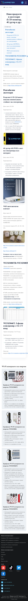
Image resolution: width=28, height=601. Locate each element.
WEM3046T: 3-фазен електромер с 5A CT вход (13, 62)
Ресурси (3, 552)
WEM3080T (18, 122)
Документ (3, 554)
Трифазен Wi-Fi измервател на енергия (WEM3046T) (13, 465)
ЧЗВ (2, 556)
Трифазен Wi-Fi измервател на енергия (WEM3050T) (13, 508)
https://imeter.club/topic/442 (15, 304)
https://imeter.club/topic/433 (9, 251)
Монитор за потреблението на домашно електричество (13, 542)
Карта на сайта (4, 561)
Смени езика (14, 599)
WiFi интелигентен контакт (13, 52)
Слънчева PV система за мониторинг (9, 544)
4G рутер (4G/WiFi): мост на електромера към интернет (13, 46)
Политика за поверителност (20, 597)
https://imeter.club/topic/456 (15, 85)
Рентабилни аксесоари (10, 30)
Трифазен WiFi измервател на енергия (9, 540)
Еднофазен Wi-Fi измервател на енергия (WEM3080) (14, 428)
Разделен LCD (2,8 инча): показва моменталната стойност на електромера (14, 38)
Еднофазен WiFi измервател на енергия (10, 538)
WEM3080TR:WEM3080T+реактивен (14, 56)
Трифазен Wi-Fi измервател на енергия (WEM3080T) (13, 386)
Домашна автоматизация (6, 547)
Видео (2, 559)
